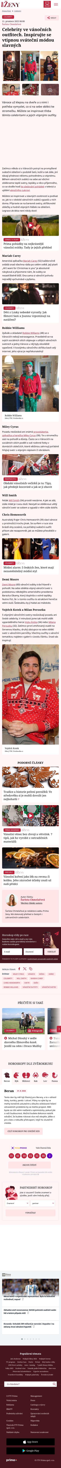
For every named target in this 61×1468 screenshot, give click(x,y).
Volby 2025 (9, 1368)
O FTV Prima (11, 1396)
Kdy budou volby (48, 1362)
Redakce (34, 1425)
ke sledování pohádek (32, 186)
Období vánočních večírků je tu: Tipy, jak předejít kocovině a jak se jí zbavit (28, 485)
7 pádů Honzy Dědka (45, 1365)
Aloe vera (52, 1368)
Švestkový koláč (47, 1375)
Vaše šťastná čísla (43, 1148)
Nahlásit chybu (12, 1432)
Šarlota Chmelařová (11, 24)
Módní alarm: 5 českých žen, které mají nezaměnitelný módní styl (29, 569)
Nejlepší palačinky (32, 1375)
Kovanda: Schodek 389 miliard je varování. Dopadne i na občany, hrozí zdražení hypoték (29, 1325)
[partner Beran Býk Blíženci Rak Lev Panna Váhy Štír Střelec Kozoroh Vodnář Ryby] (42, 1203)
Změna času (21, 1362)
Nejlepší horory (45, 1359)
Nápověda (34, 1420)
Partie (31, 1362)
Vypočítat (30, 1213)
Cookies (9, 1420)
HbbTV (9, 1409)
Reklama (10, 1404)
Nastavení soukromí (39, 1432)
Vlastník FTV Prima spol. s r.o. (14, 1426)
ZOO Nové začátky (15, 1365)
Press (32, 1400)
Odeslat (52, 951)
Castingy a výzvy (37, 1404)
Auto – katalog (29, 1365)
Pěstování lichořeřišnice (22, 1371)
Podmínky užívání (14, 1413)
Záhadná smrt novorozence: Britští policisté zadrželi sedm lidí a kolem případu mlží (30, 1311)
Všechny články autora (31, 903)
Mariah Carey (30, 260)
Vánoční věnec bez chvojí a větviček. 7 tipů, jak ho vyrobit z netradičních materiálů (28, 837)
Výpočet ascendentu (40, 1371)
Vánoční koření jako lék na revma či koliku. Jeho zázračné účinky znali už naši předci (27, 880)
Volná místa (11, 1400)
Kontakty (34, 1409)
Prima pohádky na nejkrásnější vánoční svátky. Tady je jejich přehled (28, 245)
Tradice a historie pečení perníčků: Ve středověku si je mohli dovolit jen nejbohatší (28, 795)
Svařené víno (20, 1368)
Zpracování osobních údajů (39, 1415)
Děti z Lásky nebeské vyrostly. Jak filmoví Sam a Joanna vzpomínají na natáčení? (27, 315)
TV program (10, 1362)
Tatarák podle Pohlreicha (37, 1368)
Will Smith (14, 500)
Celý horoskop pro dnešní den (24, 1131)
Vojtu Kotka (31, 622)
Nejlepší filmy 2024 (30, 1359)
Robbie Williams (30, 333)
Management (36, 1396)
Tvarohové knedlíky (15, 1375)
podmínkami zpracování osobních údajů (43, 959)
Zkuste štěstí (29, 1165)
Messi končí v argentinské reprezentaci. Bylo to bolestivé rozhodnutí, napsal (29, 1297)
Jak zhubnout (15, 1359)
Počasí (37, 1362)
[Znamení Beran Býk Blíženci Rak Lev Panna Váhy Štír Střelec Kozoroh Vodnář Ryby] (33, 951)
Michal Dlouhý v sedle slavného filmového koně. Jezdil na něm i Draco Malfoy (23, 1042)
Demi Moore (8, 584)
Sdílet (50, 18)
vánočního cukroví (20, 190)
